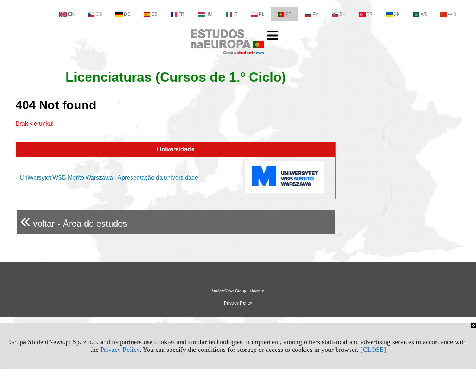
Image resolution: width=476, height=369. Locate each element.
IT (235, 14)
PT (288, 14)
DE (127, 14)
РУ (315, 14)
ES (154, 14)
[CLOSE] (373, 349)
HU (209, 14)
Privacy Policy (119, 349)
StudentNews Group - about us (238, 290)
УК (396, 14)
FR (181, 14)
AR (424, 14)
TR (370, 14)
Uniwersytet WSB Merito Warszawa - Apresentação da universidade (109, 177)
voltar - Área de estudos (73, 220)
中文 (452, 14)
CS (99, 14)
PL (261, 14)
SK (342, 14)
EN (71, 14)
